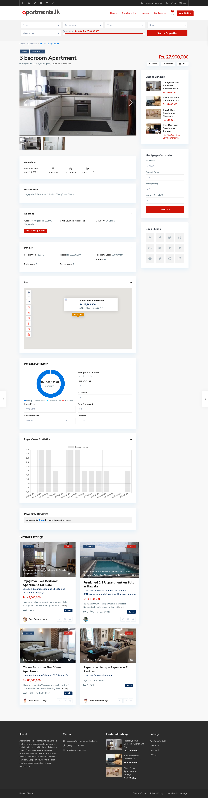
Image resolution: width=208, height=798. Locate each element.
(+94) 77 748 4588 (75, 745)
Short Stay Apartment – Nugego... (169, 113)
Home (113, 13)
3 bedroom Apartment (91, 300)
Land (152, 754)
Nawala (62, 570)
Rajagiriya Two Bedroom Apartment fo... (171, 85)
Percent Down (152, 172)
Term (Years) (152, 184)
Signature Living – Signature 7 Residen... (105, 669)
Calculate (164, 209)
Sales (24, 51)
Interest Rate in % (154, 195)
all (87, 571)
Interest (82, 415)
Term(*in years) (85, 404)
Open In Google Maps (35, 230)
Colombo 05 (40, 570)
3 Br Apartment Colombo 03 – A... (172, 99)
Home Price (29, 404)
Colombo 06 (116, 571)
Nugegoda (66, 63)
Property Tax (84, 381)
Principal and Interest (88, 372)
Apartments (129, 13)
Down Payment (31, 415)
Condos (153, 745)
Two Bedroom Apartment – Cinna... (170, 128)
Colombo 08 (52, 570)
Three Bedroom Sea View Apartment (42, 669)
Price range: (68, 31)
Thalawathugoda (112, 575)
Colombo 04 (52, 660)
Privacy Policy (156, 793)
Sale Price (150, 161)
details (68, 610)
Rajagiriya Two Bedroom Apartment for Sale (40, 583)
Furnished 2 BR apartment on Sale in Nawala (108, 584)
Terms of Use (139, 793)
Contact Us (160, 13)
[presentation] (25, 102)
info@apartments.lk (76, 750)
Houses (145, 13)
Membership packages (178, 793)
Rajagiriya (27, 573)
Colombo (55, 63)
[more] (64, 605)
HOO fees (82, 392)
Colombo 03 (40, 660)
